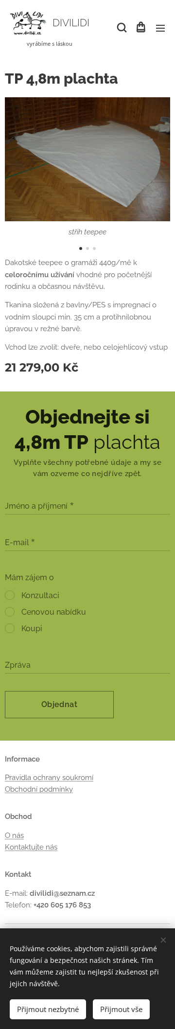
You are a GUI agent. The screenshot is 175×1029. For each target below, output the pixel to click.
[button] (121, 28)
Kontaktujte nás (31, 847)
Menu (160, 27)
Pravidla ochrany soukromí (49, 777)
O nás (14, 835)
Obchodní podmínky (39, 789)
